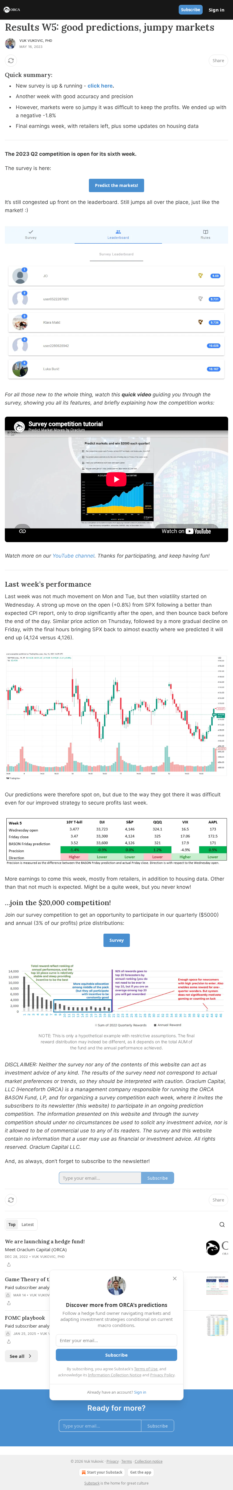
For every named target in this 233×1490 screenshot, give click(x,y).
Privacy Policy (162, 1375)
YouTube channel (73, 556)
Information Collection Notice (114, 1375)
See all (17, 1356)
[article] (116, 1253)
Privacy (112, 1461)
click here (100, 86)
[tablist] (21, 1224)
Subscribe (190, 9)
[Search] (222, 1224)
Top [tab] (11, 1224)
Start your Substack (104, 1472)
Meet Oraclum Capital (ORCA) (36, 1249)
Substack (92, 1483)
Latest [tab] (28, 1224)
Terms (126, 1461)
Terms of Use (145, 1369)
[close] (175, 1278)
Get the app (140, 1472)
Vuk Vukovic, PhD (35, 40)
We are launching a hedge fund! (45, 1241)
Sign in (217, 10)
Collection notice (149, 1461)
